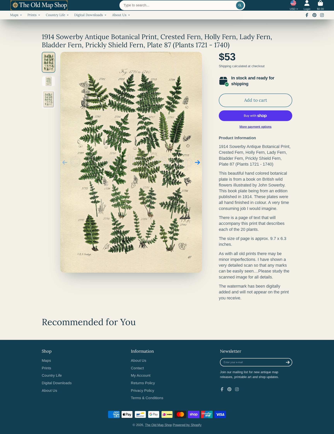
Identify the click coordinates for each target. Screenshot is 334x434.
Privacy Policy (142, 390)
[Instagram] (322, 15)
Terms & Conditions (147, 398)
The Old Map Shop (158, 425)
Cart (320, 5)
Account (307, 5)
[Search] (240, 5)
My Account (140, 375)
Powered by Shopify (187, 425)
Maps (14, 15)
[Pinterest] (314, 15)
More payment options (255, 127)
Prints (32, 15)
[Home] (39, 5)
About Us (119, 15)
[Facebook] (307, 15)
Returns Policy (143, 383)
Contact (137, 368)
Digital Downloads (88, 15)
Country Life (55, 15)
